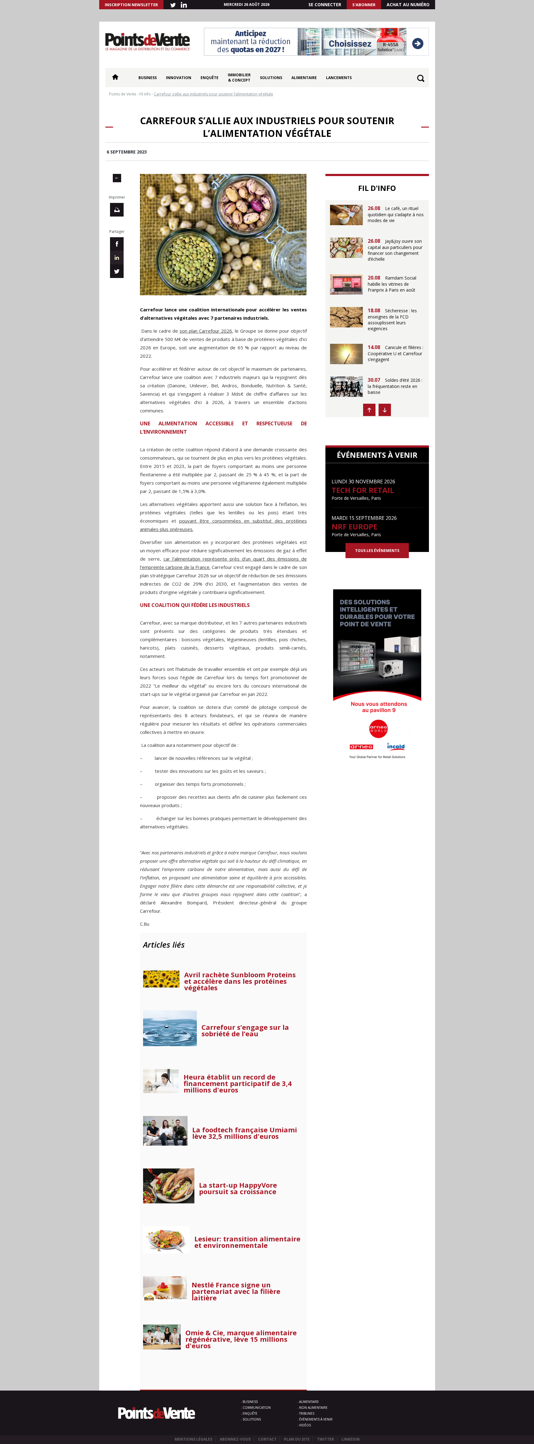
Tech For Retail (363, 490)
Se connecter (324, 4)
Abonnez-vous (235, 1439)
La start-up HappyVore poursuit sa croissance (238, 1188)
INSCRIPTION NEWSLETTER (131, 4)
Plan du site (297, 1439)
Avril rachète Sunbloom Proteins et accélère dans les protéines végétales (240, 981)
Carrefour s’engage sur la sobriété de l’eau (245, 1030)
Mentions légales (193, 1439)
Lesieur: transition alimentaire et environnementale (247, 1242)
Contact (267, 1439)
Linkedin (350, 1439)
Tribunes (306, 1413)
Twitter (325, 1439)
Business (147, 77)
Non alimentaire (313, 1407)
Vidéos (305, 1425)
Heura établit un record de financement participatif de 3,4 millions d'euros (238, 1083)
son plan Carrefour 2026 (206, 331)
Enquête (209, 77)
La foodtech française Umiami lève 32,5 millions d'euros (244, 1132)
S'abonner (363, 4)
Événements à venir (316, 1419)
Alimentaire (304, 77)
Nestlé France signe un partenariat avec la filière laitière (236, 1291)
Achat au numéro (408, 4)
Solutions (271, 77)
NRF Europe (354, 526)
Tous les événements (377, 550)
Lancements (339, 77)
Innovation (178, 77)
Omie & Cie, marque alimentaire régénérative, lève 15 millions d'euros (241, 1339)
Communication (257, 1407)
